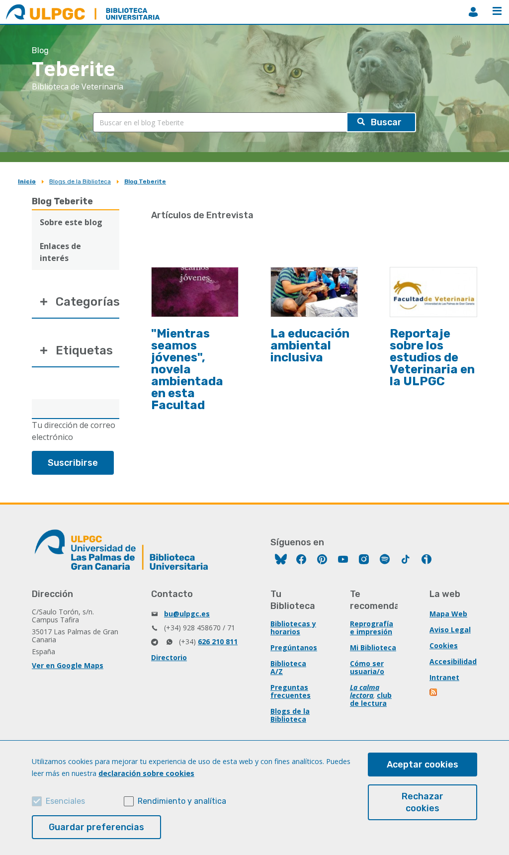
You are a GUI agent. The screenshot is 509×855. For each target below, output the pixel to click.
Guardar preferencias (96, 827)
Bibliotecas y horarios (293, 627)
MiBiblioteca (473, 12)
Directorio (169, 657)
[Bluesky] (281, 560)
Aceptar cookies (422, 764)
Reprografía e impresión (371, 627)
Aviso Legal (450, 629)
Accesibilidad (453, 661)
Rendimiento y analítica (182, 801)
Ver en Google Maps (67, 665)
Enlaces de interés (60, 252)
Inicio (27, 181)
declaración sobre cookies (146, 773)
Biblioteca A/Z (288, 667)
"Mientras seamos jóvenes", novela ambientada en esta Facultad (187, 369)
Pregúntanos (293, 647)
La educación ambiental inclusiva (309, 345)
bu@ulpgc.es (187, 613)
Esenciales (65, 801)
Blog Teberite (145, 181)
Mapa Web (448, 613)
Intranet (444, 677)
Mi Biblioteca (373, 647)
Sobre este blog (71, 222)
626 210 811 (218, 641)
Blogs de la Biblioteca (80, 181)
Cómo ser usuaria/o (367, 667)
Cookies (443, 645)
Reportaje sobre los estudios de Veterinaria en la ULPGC (432, 357)
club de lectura (371, 699)
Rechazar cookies (422, 802)
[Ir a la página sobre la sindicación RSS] (433, 693)
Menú (497, 12)
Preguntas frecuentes (290, 691)
